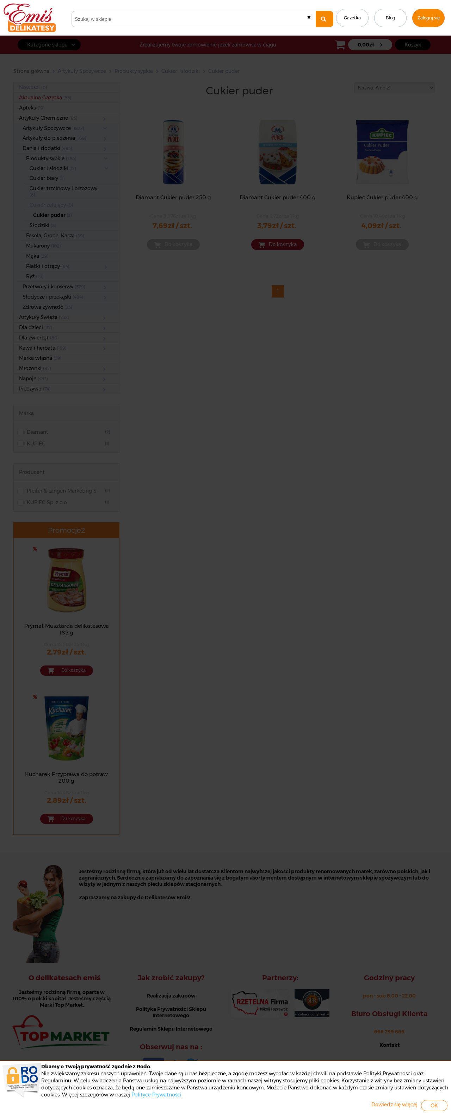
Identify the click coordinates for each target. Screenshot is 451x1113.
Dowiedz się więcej (394, 1104)
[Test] (324, 19)
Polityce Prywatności (156, 1095)
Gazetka (352, 17)
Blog (390, 17)
